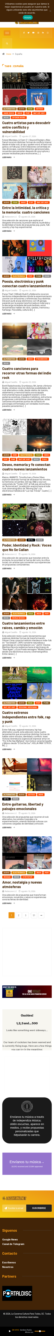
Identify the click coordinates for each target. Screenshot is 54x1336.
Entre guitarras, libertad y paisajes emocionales (22, 806)
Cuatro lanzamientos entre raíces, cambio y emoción (23, 625)
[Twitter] (28, 33)
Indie (20, 113)
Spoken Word (18, 118)
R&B (13, 459)
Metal (31, 540)
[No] (50, 10)
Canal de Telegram (13, 1244)
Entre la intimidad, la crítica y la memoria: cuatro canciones (26, 209)
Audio (21, 109)
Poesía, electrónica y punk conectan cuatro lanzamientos (26, 283)
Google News (10, 1239)
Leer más (6, 157)
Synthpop (28, 877)
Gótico (39, 109)
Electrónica (19, 276)
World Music (18, 618)
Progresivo (41, 359)
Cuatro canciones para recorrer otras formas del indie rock (26, 373)
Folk (30, 109)
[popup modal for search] (7, 43)
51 (34, 915)
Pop (28, 113)
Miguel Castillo (11, 136)
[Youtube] (33, 33)
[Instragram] (38, 33)
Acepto (27, 17)
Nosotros (7, 1267)
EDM (15, 455)
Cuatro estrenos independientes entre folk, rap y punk (26, 717)
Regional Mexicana (28, 707)
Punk (38, 276)
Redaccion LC (11, 217)
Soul (44, 459)
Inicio (8, 54)
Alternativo (9, 109)
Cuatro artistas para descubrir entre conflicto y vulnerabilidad (26, 127)
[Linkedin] (43, 33)
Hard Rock (9, 113)
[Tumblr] (48, 33)
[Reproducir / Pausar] (10, 1331)
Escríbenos (9, 1262)
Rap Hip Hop (39, 113)
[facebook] (24, 33)
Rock (6, 118)
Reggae (7, 877)
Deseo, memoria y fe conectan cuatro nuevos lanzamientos (26, 466)
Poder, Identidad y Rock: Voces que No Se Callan (26, 547)
